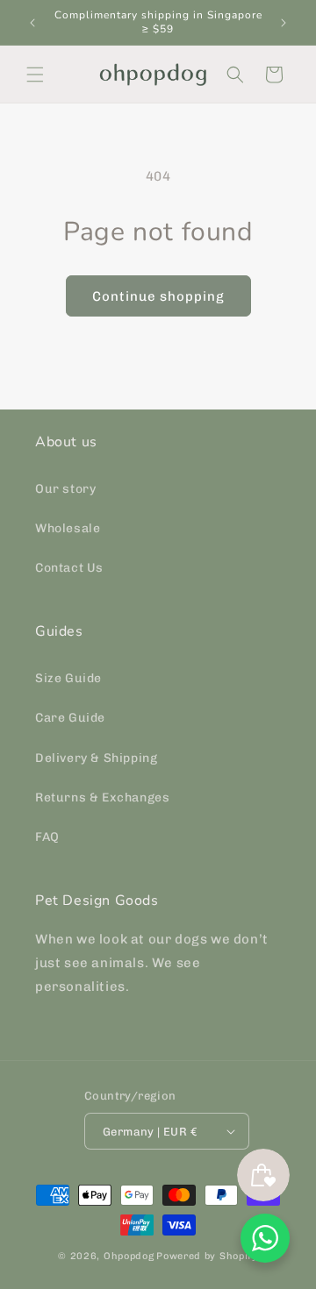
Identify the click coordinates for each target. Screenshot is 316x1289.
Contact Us (69, 567)
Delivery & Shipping (96, 758)
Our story (65, 488)
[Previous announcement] (32, 23)
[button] (35, 74)
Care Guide (70, 717)
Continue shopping (158, 296)
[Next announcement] (283, 23)
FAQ (47, 837)
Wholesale (67, 528)
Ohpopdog (129, 1256)
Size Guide (68, 678)
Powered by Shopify (207, 1256)
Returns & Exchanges (102, 797)
